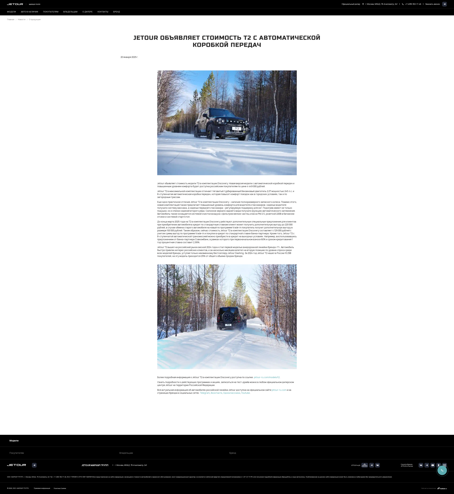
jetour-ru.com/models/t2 (267, 377)
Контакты (103, 12)
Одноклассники (231, 392)
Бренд (232, 453)
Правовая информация (42, 488)
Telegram (205, 392)
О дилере (88, 12)
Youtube (245, 392)
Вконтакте (216, 392)
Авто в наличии (29, 12)
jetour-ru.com (279, 390)
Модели (14, 441)
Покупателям (16, 453)
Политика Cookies (60, 488)
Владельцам (126, 453)
